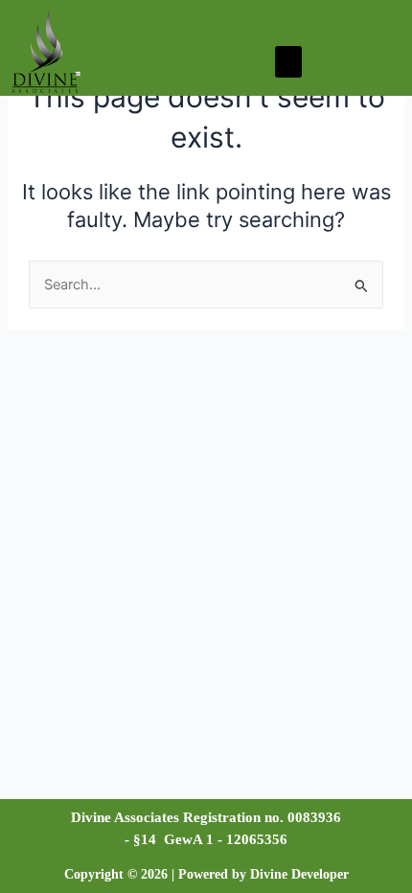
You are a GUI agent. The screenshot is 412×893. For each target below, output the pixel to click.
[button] (288, 62)
